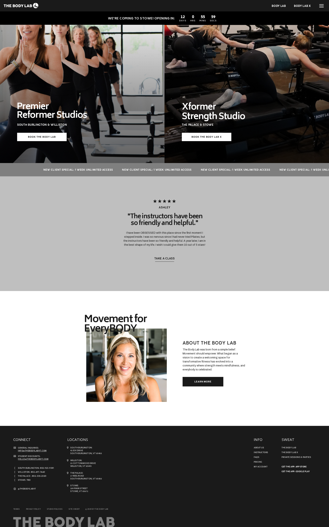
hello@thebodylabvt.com (33, 459)
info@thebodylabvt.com (32, 451)
